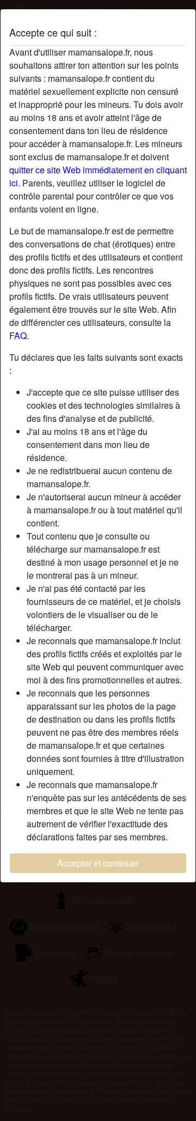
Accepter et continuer (98, 863)
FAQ (18, 335)
